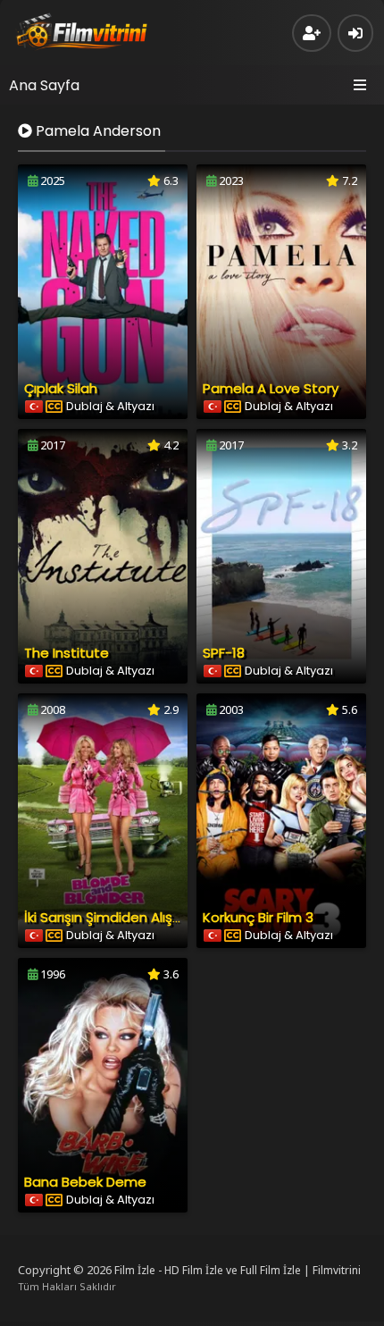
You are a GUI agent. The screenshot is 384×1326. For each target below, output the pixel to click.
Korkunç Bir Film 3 (258, 917)
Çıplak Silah (60, 388)
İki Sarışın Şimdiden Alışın (103, 917)
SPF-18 (224, 652)
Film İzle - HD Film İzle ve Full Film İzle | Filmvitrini (237, 1270)
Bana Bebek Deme (85, 1181)
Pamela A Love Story (270, 388)
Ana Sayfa (44, 85)
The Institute (66, 652)
